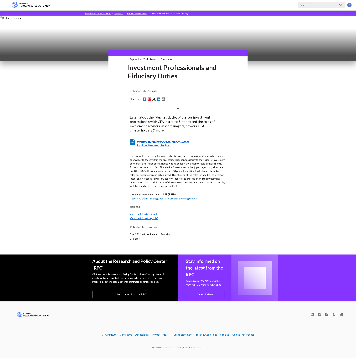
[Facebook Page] (319, 314)
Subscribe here (205, 294)
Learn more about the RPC (131, 294)
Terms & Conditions (206, 334)
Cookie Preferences (243, 334)
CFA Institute (109, 334)
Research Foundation (137, 13)
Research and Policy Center (98, 13)
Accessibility (142, 334)
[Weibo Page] (334, 314)
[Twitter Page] (326, 314)
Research (118, 13)
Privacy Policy (159, 334)
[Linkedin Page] (312, 314)
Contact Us (126, 334)
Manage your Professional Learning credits (173, 198)
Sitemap (224, 334)
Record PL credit (139, 198)
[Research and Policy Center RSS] (341, 314)
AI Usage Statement (181, 334)
